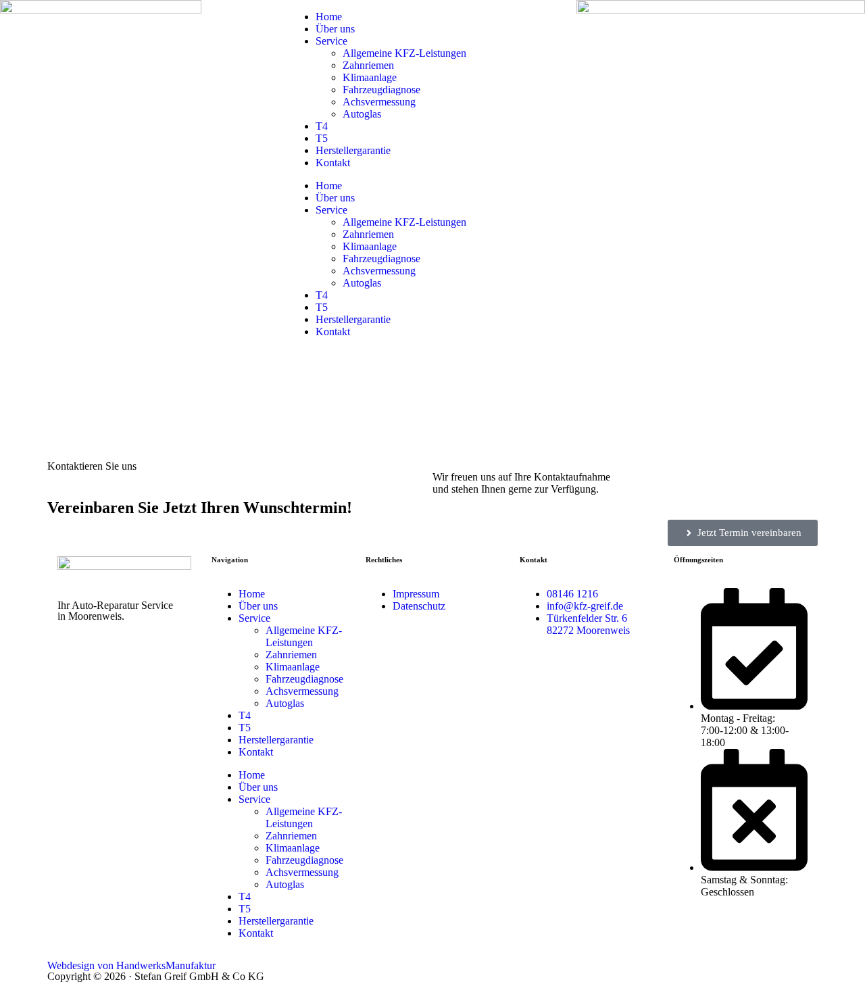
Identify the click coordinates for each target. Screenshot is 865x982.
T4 (322, 126)
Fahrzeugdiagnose (381, 89)
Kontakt (333, 162)
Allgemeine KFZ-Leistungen (404, 53)
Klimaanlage (370, 77)
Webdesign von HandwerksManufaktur (131, 965)
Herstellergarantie (353, 150)
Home (329, 16)
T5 (322, 138)
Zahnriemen (368, 65)
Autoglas (362, 114)
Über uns (335, 28)
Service (331, 41)
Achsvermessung (379, 101)
